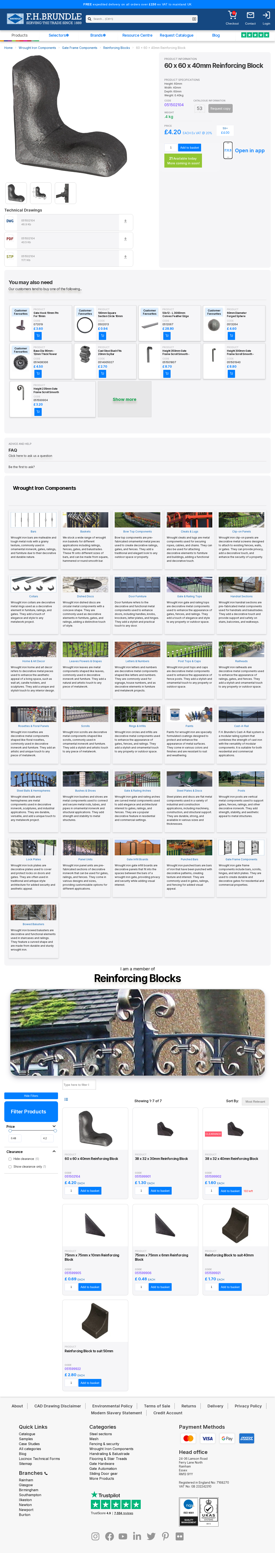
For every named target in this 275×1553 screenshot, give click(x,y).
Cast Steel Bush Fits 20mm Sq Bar (110, 352)
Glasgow (26, 1485)
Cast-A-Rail (241, 740)
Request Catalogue (176, 35)
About (17, 1406)
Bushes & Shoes (85, 805)
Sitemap (25, 1463)
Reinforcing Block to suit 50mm (89, 1351)
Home (8, 48)
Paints (189, 740)
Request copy (221, 108)
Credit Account (167, 1413)
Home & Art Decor (33, 676)
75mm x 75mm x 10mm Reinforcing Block (92, 1257)
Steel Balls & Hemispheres (33, 805)
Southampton (30, 1495)
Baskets (85, 546)
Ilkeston (25, 1500)
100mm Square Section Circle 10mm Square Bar (110, 314)
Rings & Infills (137, 738)
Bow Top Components (137, 544)
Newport (26, 1510)
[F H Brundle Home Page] (44, 21)
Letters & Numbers (136, 676)
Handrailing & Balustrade (109, 1454)
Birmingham (28, 1490)
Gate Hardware (101, 1463)
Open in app (250, 150)
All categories (30, 1449)
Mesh (93, 1439)
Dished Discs (84, 611)
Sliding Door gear (103, 1473)
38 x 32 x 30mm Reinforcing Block (161, 1159)
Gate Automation (103, 1468)
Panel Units (85, 874)
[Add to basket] (38, 336)
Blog (216, 35)
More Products (101, 1478)
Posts (241, 803)
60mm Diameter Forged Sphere (236, 314)
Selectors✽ (59, 35)
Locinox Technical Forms (39, 1459)
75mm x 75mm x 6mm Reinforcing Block (161, 1257)
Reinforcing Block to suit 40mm (229, 1255)
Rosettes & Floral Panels (33, 740)
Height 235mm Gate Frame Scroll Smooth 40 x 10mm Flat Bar (46, 390)
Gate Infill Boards (137, 872)
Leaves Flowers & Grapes (84, 674)
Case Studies (29, 1444)
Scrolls (85, 738)
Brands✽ (98, 35)
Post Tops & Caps (189, 674)
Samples (26, 1439)
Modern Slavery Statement (116, 1413)
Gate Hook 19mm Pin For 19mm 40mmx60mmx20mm (47, 314)
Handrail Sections (241, 609)
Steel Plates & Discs (189, 807)
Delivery (215, 1406)
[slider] (10, 1130)
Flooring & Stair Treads (108, 1459)
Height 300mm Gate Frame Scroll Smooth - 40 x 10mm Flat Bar (240, 352)
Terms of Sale (157, 1406)
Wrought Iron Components (37, 48)
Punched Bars (189, 874)
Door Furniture (137, 611)
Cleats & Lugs (189, 546)
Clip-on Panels (241, 544)
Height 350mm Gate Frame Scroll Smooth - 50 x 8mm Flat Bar (175, 352)
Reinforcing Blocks (116, 48)
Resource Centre (137, 35)
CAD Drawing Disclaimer (57, 1406)
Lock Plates (33, 874)
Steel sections (100, 1434)
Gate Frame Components (79, 48)
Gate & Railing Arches (137, 805)
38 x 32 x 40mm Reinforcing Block (231, 1159)
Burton (24, 1515)
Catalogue (27, 1434)
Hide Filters (31, 1095)
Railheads (241, 674)
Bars (33, 544)
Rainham (26, 1480)
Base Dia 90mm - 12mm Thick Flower (45, 352)
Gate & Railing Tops (189, 609)
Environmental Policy (112, 1406)
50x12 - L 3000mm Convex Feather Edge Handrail (175, 314)
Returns (189, 1406)
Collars (33, 609)
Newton (25, 1505)
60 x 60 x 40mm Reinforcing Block (91, 1159)
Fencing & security (104, 1444)
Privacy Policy (248, 1406)
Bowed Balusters (33, 937)
